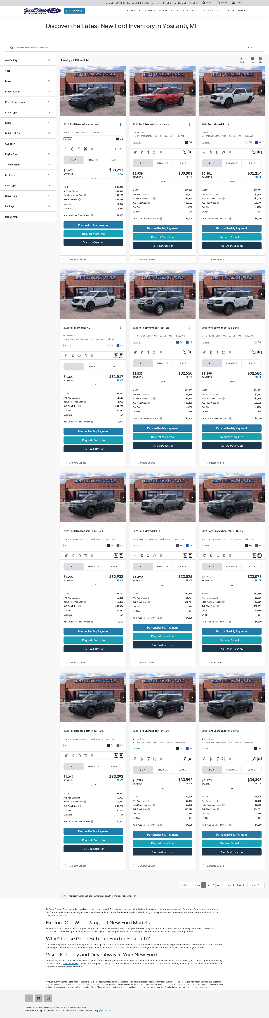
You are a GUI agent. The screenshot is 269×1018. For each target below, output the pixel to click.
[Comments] (116, 149)
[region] (93, 201)
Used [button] (140, 11)
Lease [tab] (113, 160)
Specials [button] (176, 11)
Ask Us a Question (93, 242)
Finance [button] (241, 11)
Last (240, 885)
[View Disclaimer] (92, 149)
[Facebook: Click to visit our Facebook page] (29, 998)
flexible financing (71, 963)
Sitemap (55, 1007)
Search (251, 47)
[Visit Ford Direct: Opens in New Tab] (105, 1010)
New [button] (133, 11)
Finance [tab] (93, 160)
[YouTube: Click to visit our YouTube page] (39, 998)
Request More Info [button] (93, 233)
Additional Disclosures (77, 1007)
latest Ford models (197, 909)
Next (230, 885)
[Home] (128, 11)
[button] (123, 91)
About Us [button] (229, 11)
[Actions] (120, 124)
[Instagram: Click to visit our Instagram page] (48, 998)
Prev (196, 885)
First (186, 885)
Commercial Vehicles (157, 11)
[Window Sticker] (121, 149)
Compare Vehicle (77, 259)
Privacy (64, 1007)
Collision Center (212, 11)
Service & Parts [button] (192, 11)
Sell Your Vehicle (74, 10)
